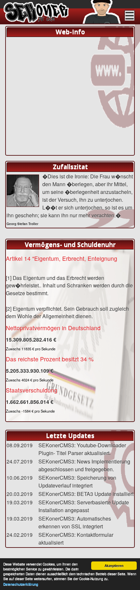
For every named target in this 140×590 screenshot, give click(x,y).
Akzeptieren (114, 565)
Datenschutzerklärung (20, 584)
